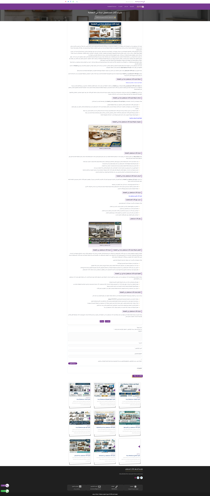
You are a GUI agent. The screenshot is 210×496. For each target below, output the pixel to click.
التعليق (140, 331)
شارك (108, 321)
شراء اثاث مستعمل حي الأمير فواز (131, 427)
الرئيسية (132, 6)
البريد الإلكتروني (138, 348)
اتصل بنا (120, 6)
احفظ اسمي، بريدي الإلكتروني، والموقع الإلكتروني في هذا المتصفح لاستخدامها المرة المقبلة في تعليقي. (120, 361)
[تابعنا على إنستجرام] (135, 477)
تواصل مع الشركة (139, 1)
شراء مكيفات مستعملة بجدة (133, 399)
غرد (102, 321)
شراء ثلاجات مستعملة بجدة (83, 399)
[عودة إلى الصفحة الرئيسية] (115, 17)
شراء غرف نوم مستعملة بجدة (83, 427)
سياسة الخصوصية (112, 6)
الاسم (140, 343)
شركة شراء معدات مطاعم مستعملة (134, 82)
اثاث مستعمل (111, 17)
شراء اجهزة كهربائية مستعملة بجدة (106, 399)
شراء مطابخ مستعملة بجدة (133, 455)
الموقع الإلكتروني (138, 353)
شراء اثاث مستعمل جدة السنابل (82, 455)
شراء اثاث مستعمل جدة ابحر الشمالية (106, 427)
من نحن (126, 6)
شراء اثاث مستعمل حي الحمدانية (107, 455)
